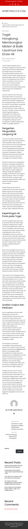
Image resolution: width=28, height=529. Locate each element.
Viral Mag (18, 525)
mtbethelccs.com (14, 11)
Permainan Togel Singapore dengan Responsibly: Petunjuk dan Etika (17, 425)
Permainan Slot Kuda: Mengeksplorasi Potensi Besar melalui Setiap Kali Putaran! (13, 482)
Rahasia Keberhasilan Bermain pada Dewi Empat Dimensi (13, 466)
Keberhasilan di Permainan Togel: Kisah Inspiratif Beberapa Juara (14, 471)
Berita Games (5, 31)
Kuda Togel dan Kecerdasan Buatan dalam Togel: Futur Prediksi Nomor (13, 488)
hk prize (19, 349)
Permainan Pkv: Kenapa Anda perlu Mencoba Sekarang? (13, 477)
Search (7, 448)
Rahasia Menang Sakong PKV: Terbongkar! (11, 435)
